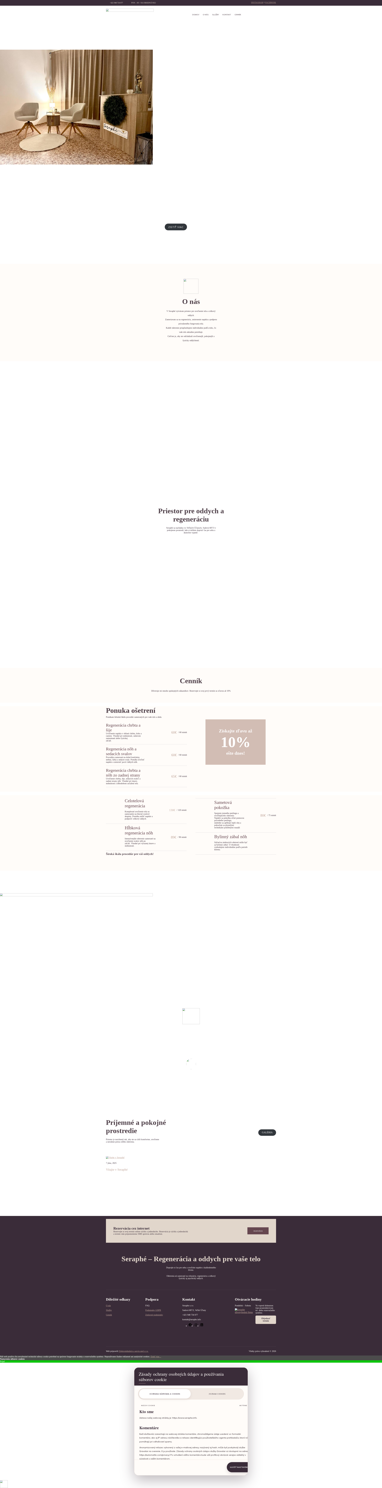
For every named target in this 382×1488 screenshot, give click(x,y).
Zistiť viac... (156, 1356)
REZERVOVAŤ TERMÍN (204, 227)
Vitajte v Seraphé (117, 1169)
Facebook (270, 2)
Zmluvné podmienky (154, 1315)
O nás (108, 1305)
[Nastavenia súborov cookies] (4, 1484)
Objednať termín (265, 1319)
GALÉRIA (267, 1132)
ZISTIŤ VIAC (176, 227)
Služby (109, 1310)
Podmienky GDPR (153, 1310)
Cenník (109, 1315)
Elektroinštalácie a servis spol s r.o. (133, 1351)
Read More (110, 1187)
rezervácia (258, 1231)
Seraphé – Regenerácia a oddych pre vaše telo (191, 1259)
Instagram (257, 2)
